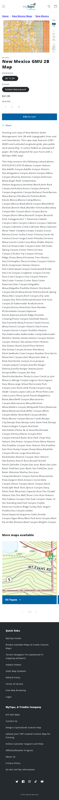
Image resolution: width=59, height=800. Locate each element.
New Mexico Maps (22, 16)
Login (9, 696)
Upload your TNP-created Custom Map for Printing (28, 736)
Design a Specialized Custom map (23, 727)
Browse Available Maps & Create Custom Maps (27, 646)
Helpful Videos (13, 664)
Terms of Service (14, 684)
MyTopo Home (13, 638)
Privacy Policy (13, 763)
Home (5, 16)
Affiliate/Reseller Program (19, 750)
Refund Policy (13, 677)
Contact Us (11, 721)
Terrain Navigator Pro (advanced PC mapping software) (24, 656)
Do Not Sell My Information (20, 769)
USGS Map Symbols (16, 671)
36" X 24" (10, 78)
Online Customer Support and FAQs (24, 743)
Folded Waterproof (15, 89)
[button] (3, 6)
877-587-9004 (13, 714)
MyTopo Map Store (32, 794)
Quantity (6, 101)
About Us (10, 756)
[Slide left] (23, 612)
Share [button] (8, 125)
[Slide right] (36, 612)
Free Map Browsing (16, 690)
